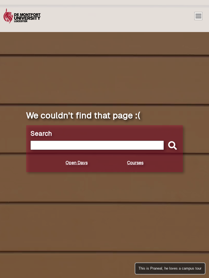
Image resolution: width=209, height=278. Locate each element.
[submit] (171, 146)
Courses (135, 162)
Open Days (77, 162)
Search (41, 133)
